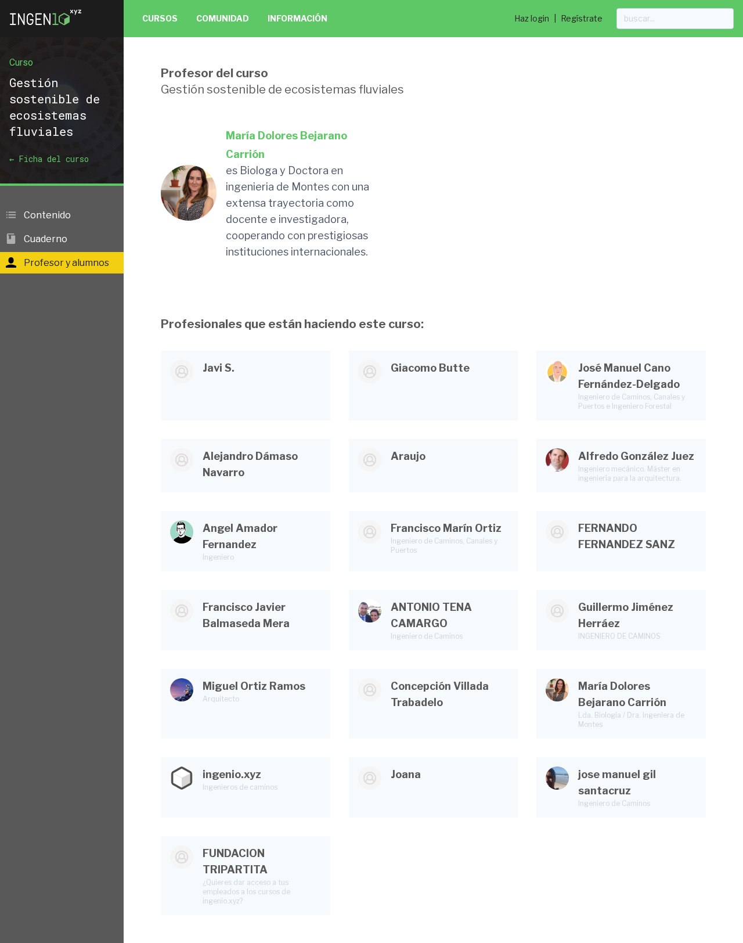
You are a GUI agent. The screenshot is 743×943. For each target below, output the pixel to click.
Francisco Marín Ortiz (446, 528)
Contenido (46, 215)
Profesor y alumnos (65, 262)
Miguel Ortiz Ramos (254, 686)
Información (297, 18)
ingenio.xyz (232, 774)
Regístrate (582, 18)
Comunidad (222, 18)
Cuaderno (44, 238)
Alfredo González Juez (636, 456)
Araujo (408, 456)
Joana (406, 774)
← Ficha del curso (49, 158)
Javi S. (219, 368)
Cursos (160, 18)
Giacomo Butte (430, 368)
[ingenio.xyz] (46, 27)
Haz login (531, 18)
